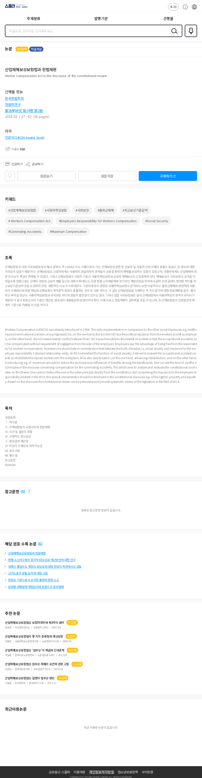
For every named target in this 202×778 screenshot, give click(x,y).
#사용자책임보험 (56, 210)
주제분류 (33, 18)
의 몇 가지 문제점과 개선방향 (34, 636)
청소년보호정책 (128, 772)
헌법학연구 (13, 104)
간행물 (168, 18)
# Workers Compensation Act (29, 220)
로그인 (173, 6)
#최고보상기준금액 (135, 210)
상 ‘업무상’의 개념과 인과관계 (34, 650)
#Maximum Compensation (68, 231)
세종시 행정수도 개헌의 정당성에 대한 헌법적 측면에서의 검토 (45, 566)
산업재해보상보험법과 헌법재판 (27, 553)
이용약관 (79, 772)
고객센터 (184, 9)
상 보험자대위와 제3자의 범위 (34, 622)
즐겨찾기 (190, 36)
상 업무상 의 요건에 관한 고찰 (37, 664)
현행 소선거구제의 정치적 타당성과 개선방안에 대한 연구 (42, 560)
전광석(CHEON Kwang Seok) (24, 137)
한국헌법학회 (14, 98)
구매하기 (166, 176)
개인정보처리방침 (101, 771)
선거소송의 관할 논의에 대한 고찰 (28, 573)
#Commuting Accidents (24, 231)
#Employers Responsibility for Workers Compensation (97, 220)
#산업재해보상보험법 (22, 210)
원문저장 (107, 176)
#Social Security (156, 220)
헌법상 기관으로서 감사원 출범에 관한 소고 (33, 580)
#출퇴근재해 (106, 210)
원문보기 (46, 176)
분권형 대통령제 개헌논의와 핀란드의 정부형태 (36, 586)
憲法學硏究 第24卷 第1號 (24, 110)
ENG (194, 9)
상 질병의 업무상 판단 (29, 678)
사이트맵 (147, 772)
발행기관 (101, 18)
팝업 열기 (29, 491)
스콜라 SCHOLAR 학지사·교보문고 (15, 7)
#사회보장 (82, 210)
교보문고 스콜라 (59, 772)
